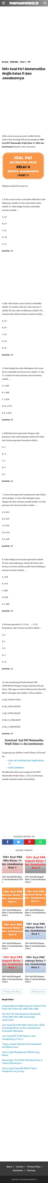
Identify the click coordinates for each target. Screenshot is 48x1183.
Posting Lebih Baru (12, 991)
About (9, 1167)
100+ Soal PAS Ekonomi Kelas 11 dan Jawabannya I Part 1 (12, 912)
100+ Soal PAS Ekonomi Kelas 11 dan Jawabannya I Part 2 (12, 946)
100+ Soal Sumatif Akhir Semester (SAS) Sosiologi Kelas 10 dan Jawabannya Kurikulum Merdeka (23, 1028)
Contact (19, 1167)
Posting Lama (38, 991)
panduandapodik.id (24, 3)
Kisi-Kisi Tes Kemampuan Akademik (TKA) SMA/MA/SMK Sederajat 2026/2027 (21, 1017)
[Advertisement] (24, 33)
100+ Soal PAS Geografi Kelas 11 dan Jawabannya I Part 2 (35, 879)
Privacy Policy (33, 1167)
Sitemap (31, 1170)
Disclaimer (18, 1170)
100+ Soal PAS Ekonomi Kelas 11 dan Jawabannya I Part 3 (35, 912)
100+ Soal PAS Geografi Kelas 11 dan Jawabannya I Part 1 (12, 979)
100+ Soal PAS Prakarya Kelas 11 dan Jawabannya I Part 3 (35, 979)
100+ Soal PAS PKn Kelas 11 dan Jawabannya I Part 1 (12, 879)
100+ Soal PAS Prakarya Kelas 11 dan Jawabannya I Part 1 (35, 946)
